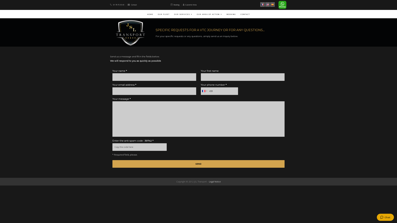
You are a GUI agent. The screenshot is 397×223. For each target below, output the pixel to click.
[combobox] (204, 91)
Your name (119, 70)
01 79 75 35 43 (119, 5)
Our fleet (164, 14)
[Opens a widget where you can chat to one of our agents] (385, 217)
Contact (134, 5)
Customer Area (191, 5)
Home (150, 14)
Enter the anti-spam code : (133, 140)
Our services (182, 14)
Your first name (210, 70)
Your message (121, 98)
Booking (176, 5)
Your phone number (214, 84)
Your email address (124, 84)
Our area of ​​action (208, 14)
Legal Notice (215, 181)
